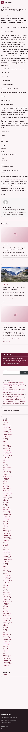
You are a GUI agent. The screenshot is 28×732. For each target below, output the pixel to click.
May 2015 (5, 608)
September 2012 (7, 664)
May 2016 (5, 587)
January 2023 (6, 448)
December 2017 (7, 554)
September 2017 (7, 559)
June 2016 (5, 585)
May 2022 (5, 462)
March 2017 (6, 570)
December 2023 (7, 429)
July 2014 (5, 625)
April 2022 (5, 464)
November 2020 (7, 493)
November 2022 (7, 452)
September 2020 (7, 497)
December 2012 (7, 658)
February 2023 (7, 447)
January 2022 (6, 469)
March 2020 (6, 507)
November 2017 (7, 556)
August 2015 (6, 603)
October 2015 (6, 599)
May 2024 (5, 421)
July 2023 (5, 438)
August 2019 (6, 519)
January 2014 (6, 636)
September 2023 (7, 434)
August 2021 (6, 478)
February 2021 (7, 488)
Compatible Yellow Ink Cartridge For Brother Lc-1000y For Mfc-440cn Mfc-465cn (14, 329)
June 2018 (5, 544)
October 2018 (6, 537)
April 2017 (5, 568)
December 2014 (7, 617)
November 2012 (7, 660)
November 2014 (7, 618)
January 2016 (6, 594)
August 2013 (6, 644)
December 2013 (7, 638)
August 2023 (6, 436)
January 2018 (6, 552)
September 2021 (7, 476)
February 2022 (7, 467)
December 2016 (7, 575)
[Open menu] (25, 2)
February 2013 (7, 655)
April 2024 (5, 422)
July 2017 (5, 563)
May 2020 (5, 504)
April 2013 (5, 651)
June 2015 (5, 606)
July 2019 (5, 521)
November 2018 (7, 535)
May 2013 (5, 650)
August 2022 (6, 457)
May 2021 (5, 483)
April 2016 (5, 589)
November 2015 (7, 598)
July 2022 (5, 459)
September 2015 (7, 601)
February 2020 (7, 509)
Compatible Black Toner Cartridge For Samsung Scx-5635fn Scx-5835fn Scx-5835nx (14, 250)
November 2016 (7, 577)
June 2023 (5, 440)
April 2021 (5, 485)
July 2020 (5, 500)
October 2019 (6, 516)
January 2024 (6, 427)
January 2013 (6, 657)
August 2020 (6, 499)
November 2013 (7, 639)
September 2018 (7, 539)
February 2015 (7, 613)
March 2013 (6, 653)
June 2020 (6, 502)
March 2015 (6, 611)
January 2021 (6, 490)
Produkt (4, 14)
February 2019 (7, 530)
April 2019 (5, 526)
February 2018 (7, 551)
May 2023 (5, 441)
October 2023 (6, 433)
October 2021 (6, 474)
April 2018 (5, 547)
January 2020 (6, 511)
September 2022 (7, 455)
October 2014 (6, 620)
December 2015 (7, 596)
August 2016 (6, 582)
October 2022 (6, 454)
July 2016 (5, 584)
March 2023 (6, 445)
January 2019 (6, 532)
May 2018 (5, 546)
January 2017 (6, 573)
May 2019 (5, 525)
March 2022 (6, 466)
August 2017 (6, 561)
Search (5, 370)
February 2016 (7, 592)
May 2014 (5, 629)
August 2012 (6, 665)
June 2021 (5, 481)
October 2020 (6, 495)
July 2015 (5, 605)
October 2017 (6, 558)
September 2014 (7, 622)
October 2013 (6, 641)
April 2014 (5, 631)
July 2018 (5, 542)
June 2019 (5, 523)
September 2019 (7, 518)
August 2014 (6, 624)
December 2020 (7, 492)
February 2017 (7, 572)
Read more (5, 262)
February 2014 (7, 634)
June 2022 (5, 460)
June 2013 (5, 648)
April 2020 (5, 506)
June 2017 (5, 565)
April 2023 (5, 443)
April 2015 (5, 610)
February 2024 (7, 426)
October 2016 (6, 579)
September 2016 (7, 580)
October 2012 (6, 662)
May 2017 (5, 566)
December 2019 (7, 513)
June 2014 (5, 627)
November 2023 (7, 431)
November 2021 (7, 473)
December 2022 (7, 450)
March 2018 (6, 549)
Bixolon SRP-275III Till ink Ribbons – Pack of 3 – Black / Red (14, 289)
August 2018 (6, 540)
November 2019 (7, 514)
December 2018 (7, 533)
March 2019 (6, 528)
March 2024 (6, 424)
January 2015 (6, 615)
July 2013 (5, 646)
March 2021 (6, 486)
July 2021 (5, 480)
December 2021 (7, 471)
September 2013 (7, 643)
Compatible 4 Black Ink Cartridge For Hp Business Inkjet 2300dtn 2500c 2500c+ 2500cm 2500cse (14, 391)
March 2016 (6, 591)
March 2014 (6, 632)
